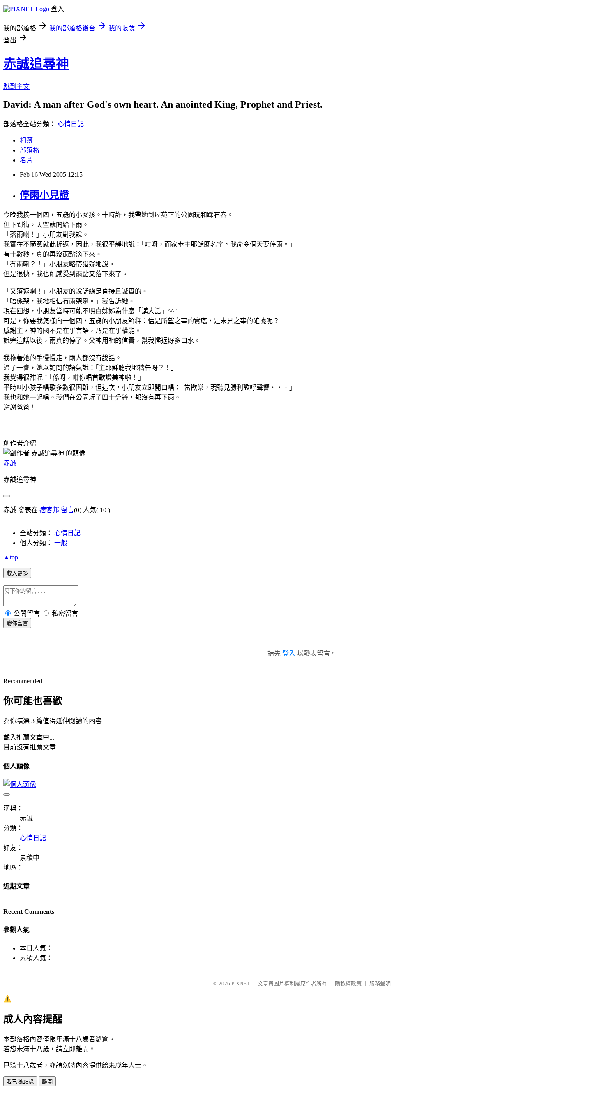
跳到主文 (16, 86)
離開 (47, 1082)
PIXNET (240, 983)
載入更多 (17, 573)
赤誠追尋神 (36, 63)
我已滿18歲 (20, 1082)
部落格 (29, 150)
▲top (10, 557)
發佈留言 (17, 623)
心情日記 (71, 123)
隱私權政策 (348, 983)
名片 (26, 160)
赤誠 (9, 463)
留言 (67, 509)
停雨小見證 (44, 195)
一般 (60, 542)
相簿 (26, 140)
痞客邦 (49, 509)
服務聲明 (380, 983)
